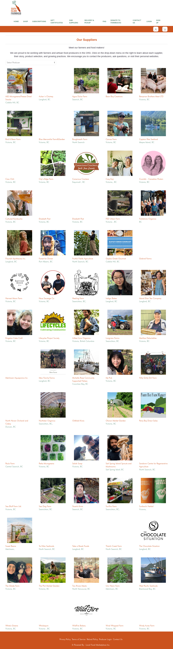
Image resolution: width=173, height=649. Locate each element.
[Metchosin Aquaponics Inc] (19, 362)
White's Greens (11, 625)
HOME (16, 21)
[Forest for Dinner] (53, 242)
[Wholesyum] (53, 609)
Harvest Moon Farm (13, 298)
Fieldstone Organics (147, 219)
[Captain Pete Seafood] (153, 123)
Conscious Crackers (80, 179)
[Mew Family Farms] (53, 362)
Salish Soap (77, 463)
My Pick (109, 378)
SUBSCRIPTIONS (39, 21)
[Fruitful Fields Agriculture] (86, 242)
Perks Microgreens (46, 463)
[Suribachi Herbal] (153, 490)
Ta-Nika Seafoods (46, 546)
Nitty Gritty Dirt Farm (148, 378)
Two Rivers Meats (79, 586)
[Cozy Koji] (120, 163)
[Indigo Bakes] (120, 282)
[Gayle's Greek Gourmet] (120, 242)
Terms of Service (78, 639)
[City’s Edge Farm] (53, 163)
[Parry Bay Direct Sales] (153, 404)
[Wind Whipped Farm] (120, 609)
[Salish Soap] (86, 447)
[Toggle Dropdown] (155, 29)
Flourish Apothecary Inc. (15, 258)
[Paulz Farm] (19, 447)
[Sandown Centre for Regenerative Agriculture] (153, 447)
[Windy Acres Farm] (153, 609)
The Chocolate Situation (149, 546)
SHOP (25, 21)
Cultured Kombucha (13, 219)
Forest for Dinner (46, 258)
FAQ (104, 21)
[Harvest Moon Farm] (19, 282)
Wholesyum (44, 625)
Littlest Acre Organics (81, 338)
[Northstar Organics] (53, 404)
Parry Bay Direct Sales (148, 420)
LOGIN (149, 21)
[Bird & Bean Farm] (19, 123)
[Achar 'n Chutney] (53, 80)
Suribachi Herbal (146, 506)
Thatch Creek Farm (114, 546)
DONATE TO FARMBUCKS (116, 21)
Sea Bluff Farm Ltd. (13, 506)
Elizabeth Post (44, 219)
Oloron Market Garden (116, 420)
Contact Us (117, 639)
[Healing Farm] (86, 282)
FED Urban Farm (113, 219)
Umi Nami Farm (113, 586)
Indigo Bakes (111, 298)
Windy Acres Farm (147, 625)
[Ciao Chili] (19, 163)
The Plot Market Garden (49, 586)
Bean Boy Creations (114, 96)
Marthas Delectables (148, 338)
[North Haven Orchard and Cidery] (19, 404)
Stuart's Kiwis (77, 506)
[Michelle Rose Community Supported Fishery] (86, 362)
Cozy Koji (110, 179)
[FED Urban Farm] (120, 203)
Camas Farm (111, 139)
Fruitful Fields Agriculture (82, 258)
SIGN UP (158, 21)
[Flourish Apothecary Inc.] (19, 242)
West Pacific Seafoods (148, 586)
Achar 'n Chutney (46, 96)
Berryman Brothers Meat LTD (151, 96)
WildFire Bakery (78, 625)
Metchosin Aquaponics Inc (16, 378)
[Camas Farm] (120, 123)
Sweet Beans (10, 546)
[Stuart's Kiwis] (86, 490)
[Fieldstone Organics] (153, 203)
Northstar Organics (47, 420)
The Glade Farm (12, 586)
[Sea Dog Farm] (53, 490)
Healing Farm (78, 298)
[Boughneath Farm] (86, 123)
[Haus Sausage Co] (53, 282)
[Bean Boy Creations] (120, 80)
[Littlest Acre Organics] (86, 322)
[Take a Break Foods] (86, 530)
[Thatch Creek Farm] (120, 530)
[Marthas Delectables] (153, 322)
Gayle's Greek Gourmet (116, 258)
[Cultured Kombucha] (19, 203)
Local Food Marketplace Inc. (98, 645)
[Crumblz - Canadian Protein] (153, 163)
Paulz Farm (10, 463)
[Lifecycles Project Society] (53, 322)
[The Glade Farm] (19, 570)
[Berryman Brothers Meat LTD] (153, 80)
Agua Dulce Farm (79, 96)
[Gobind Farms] (153, 242)
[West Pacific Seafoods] (153, 570)
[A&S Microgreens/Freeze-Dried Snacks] (19, 80)
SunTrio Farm (111, 506)
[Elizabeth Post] (53, 203)
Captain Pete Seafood (148, 139)
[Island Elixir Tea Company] (153, 282)
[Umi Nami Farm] (120, 570)
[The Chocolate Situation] (153, 530)
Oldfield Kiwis (78, 420)
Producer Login (105, 639)
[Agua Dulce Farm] (86, 80)
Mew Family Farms (47, 378)
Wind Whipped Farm (114, 625)
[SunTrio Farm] (120, 490)
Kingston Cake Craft (14, 338)
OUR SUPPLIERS (73, 21)
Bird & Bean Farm (13, 139)
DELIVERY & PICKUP (89, 21)
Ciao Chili (9, 179)
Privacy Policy (65, 639)
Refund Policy (92, 639)
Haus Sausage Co (46, 298)
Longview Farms (112, 338)
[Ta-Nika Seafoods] (53, 530)
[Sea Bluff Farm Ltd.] (19, 490)
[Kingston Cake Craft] (19, 322)
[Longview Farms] (120, 322)
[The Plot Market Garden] (53, 570)
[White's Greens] (19, 609)
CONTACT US (137, 21)
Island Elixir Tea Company (150, 298)
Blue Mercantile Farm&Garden (52, 139)
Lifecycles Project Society (49, 338)
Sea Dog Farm (45, 506)
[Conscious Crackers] (86, 163)
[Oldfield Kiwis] (86, 404)
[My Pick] (120, 362)
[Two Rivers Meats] (86, 570)
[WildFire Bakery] (86, 609)
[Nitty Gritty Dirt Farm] (153, 362)
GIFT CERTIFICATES (57, 21)
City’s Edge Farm (46, 179)
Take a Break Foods (80, 546)
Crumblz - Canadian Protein (151, 179)
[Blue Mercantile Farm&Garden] (53, 123)
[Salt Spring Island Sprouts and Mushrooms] (120, 447)
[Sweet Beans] (19, 530)
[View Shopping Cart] (165, 29)
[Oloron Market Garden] (120, 404)
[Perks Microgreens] (53, 447)
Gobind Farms (145, 258)
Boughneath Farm (79, 139)
